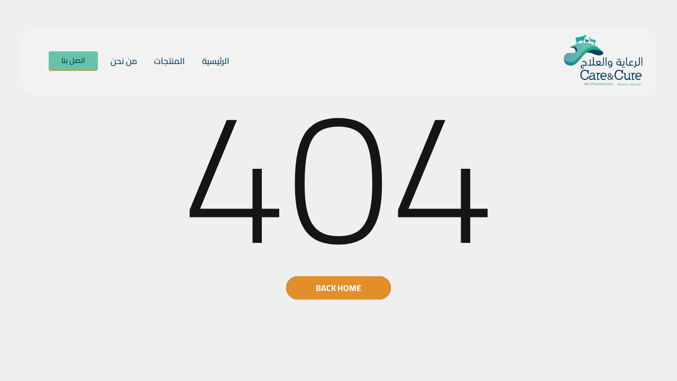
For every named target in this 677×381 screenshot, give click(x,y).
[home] (603, 61)
